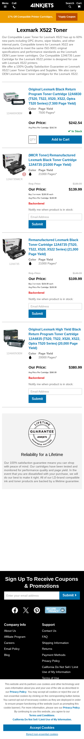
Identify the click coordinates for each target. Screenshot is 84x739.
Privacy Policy (51, 660)
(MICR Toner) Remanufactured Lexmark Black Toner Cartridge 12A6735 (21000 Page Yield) (53, 159)
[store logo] (42, 5)
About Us (10, 630)
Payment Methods (53, 655)
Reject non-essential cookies (42, 734)
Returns (47, 648)
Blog (7, 655)
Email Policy (12, 648)
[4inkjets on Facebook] (15, 610)
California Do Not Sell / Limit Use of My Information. (42, 719)
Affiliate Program (14, 636)
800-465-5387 (14, 7)
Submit (37, 224)
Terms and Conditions (41, 715)
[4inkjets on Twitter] (26, 610)
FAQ (45, 636)
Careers (9, 642)
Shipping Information (55, 642)
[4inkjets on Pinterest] (37, 610)
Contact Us (49, 630)
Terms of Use (50, 678)
